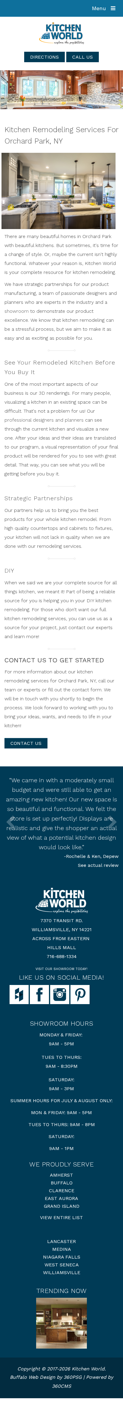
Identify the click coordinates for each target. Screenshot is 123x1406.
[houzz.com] (19, 994)
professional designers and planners (44, 420)
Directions (44, 57)
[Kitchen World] (61, 33)
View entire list (61, 1217)
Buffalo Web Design (32, 1377)
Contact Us (25, 743)
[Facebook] (39, 994)
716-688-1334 (62, 956)
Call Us (82, 57)
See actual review (98, 865)
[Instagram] (59, 994)
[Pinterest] (80, 994)
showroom (16, 311)
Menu (100, 8)
